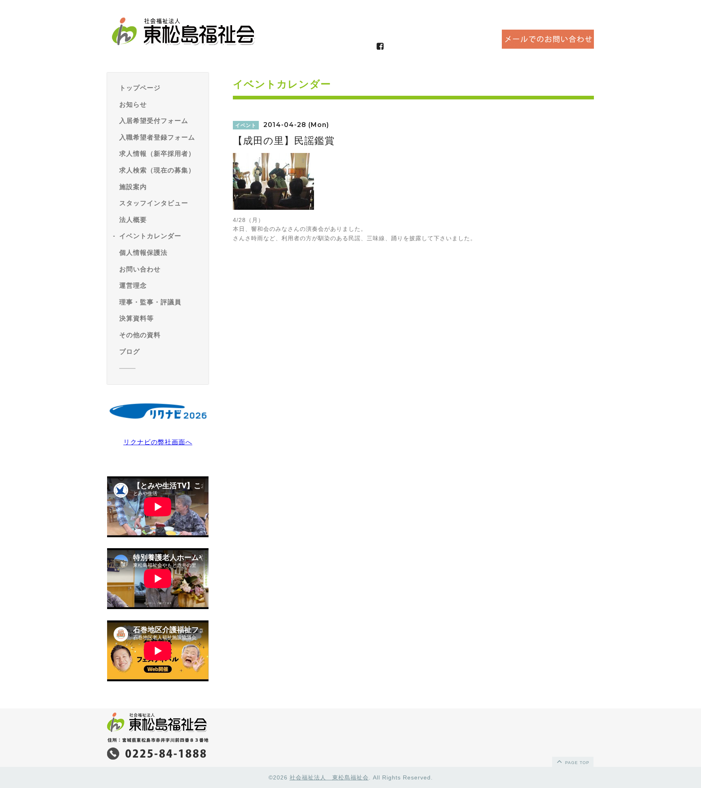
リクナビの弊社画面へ (157, 442)
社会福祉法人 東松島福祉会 (329, 777)
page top (576, 762)
